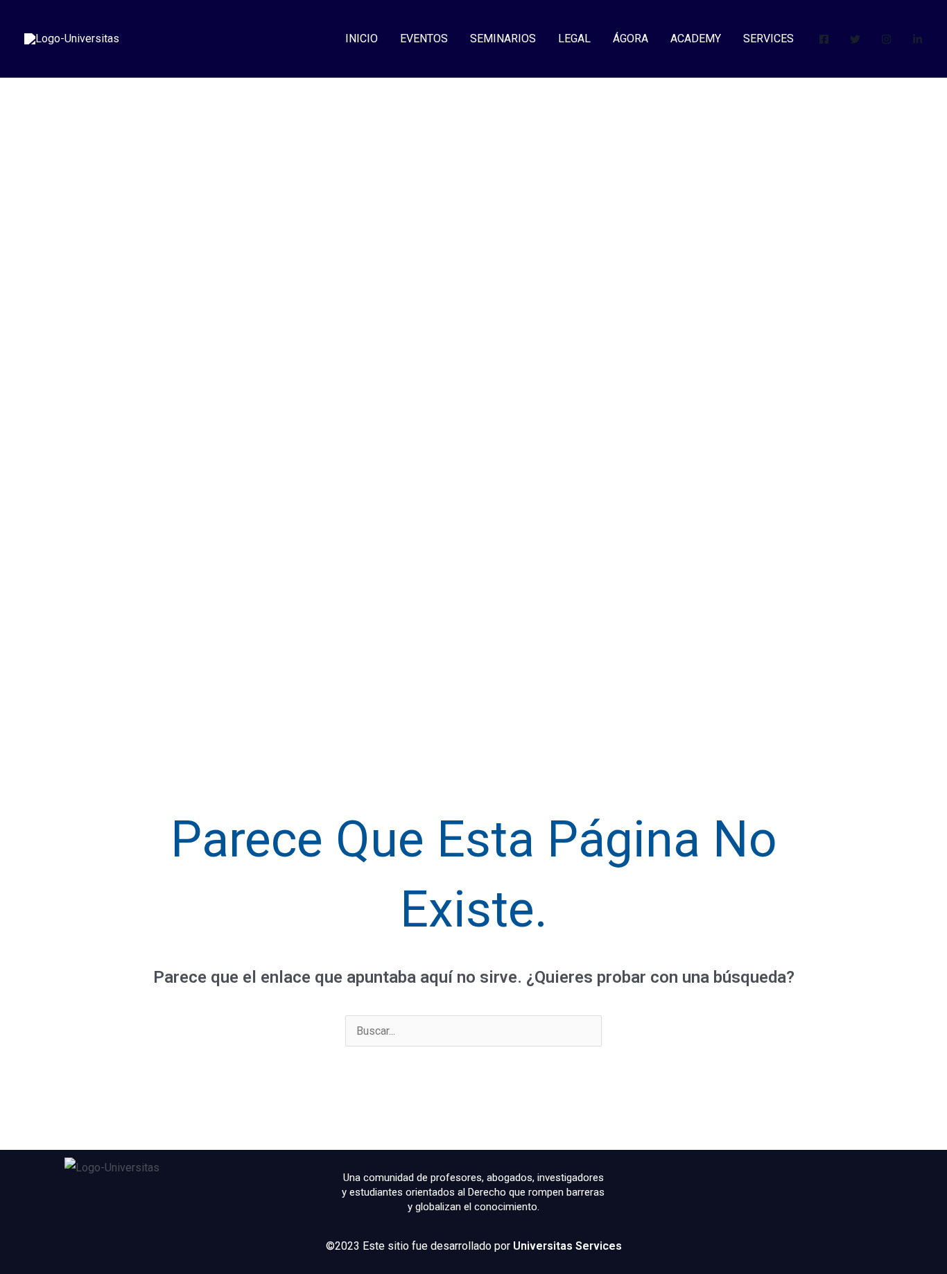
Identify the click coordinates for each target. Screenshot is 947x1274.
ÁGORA (630, 38)
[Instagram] (886, 39)
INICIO (361, 38)
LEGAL (574, 38)
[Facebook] (824, 39)
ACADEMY (695, 38)
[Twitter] (855, 39)
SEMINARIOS (503, 38)
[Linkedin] (917, 39)
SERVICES (768, 38)
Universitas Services (567, 1246)
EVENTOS (424, 38)
